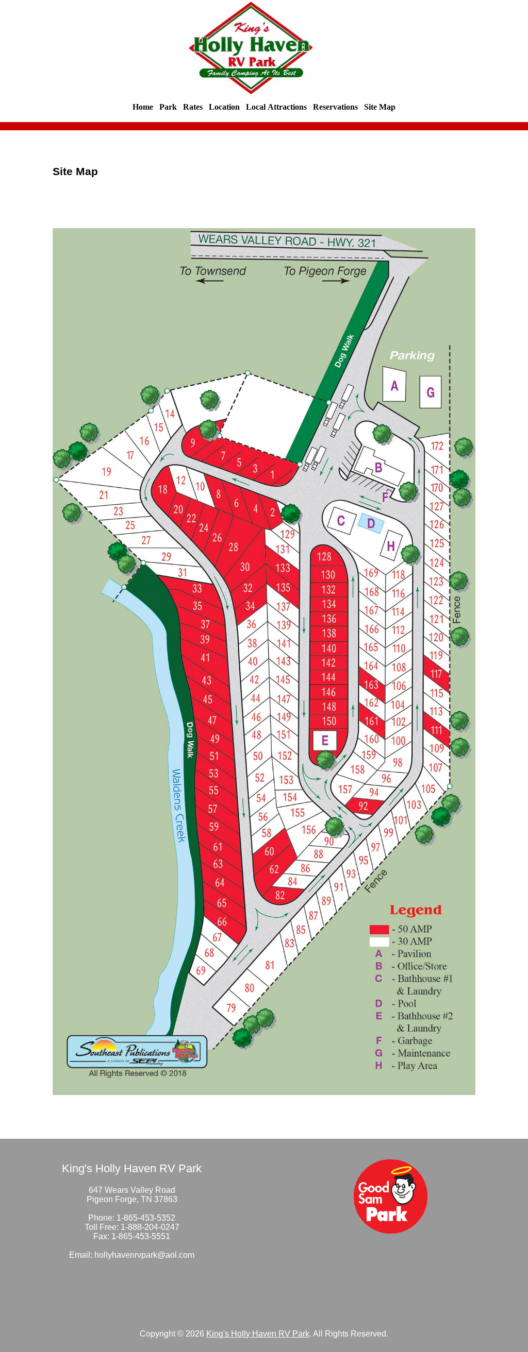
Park (168, 106)
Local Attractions (276, 106)
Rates (193, 106)
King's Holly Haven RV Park (257, 1333)
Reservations (335, 106)
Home (143, 106)
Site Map (379, 106)
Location (224, 106)
